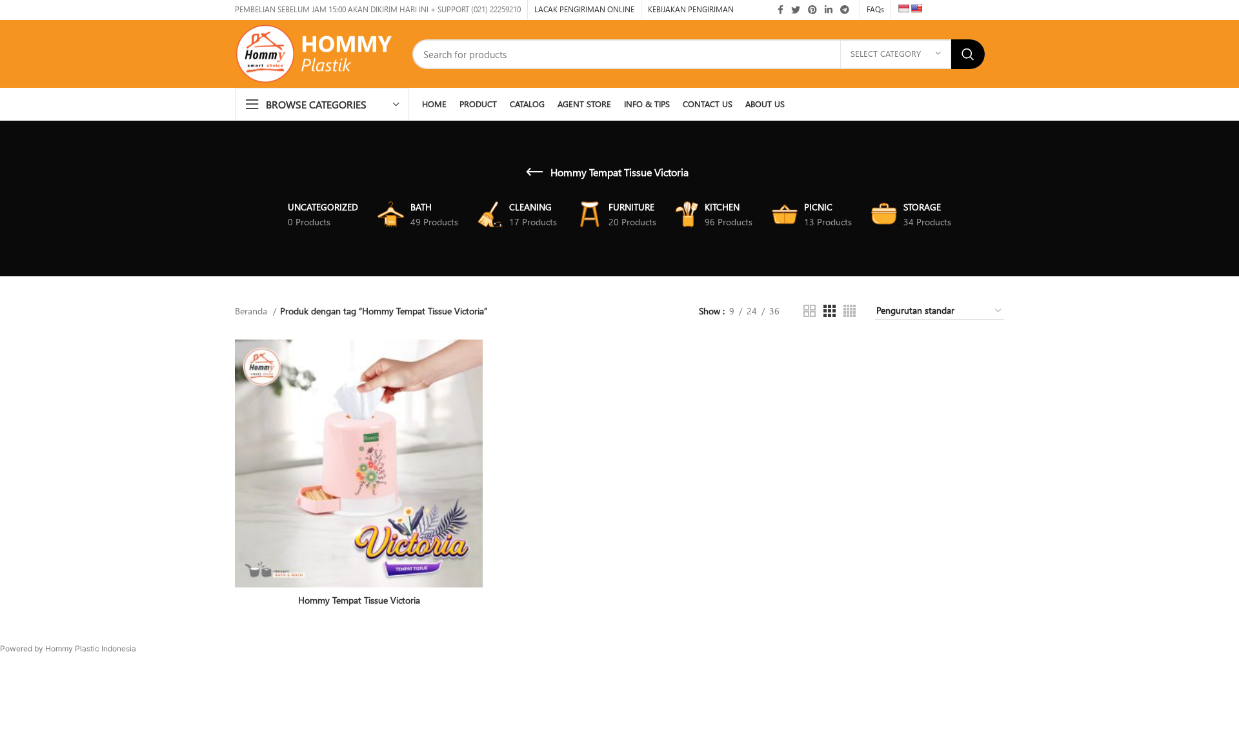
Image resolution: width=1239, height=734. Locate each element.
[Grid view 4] (849, 311)
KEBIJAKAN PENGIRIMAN (691, 9)
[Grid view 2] (809, 311)
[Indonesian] (903, 8)
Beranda (252, 311)
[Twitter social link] (795, 9)
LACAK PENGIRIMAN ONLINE (584, 9)
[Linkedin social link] (828, 9)
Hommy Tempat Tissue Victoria (359, 600)
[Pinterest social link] (812, 9)
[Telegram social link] (844, 9)
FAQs (875, 9)
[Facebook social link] (780, 9)
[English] (916, 8)
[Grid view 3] (829, 311)
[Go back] (534, 172)
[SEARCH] (968, 54)
